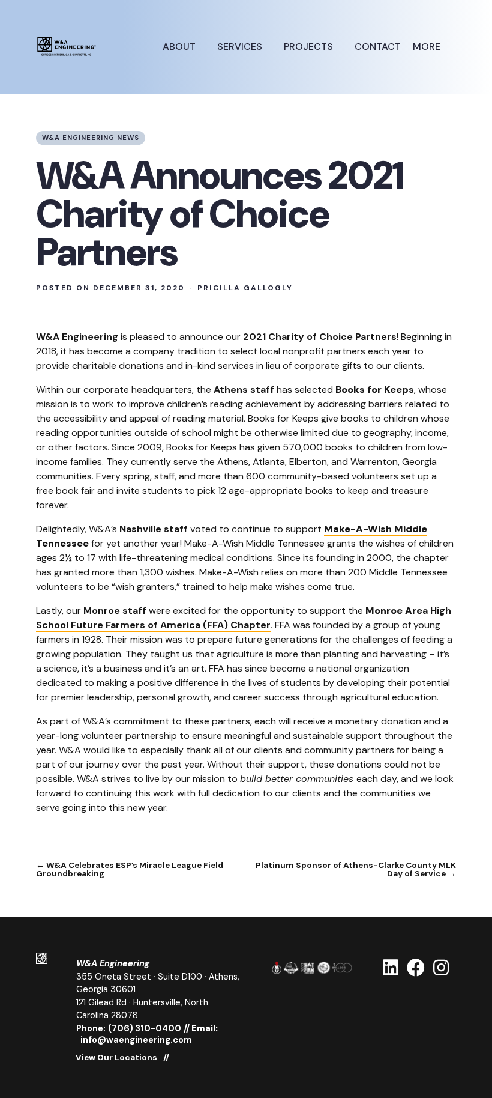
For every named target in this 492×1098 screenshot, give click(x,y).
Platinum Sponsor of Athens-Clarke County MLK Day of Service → (356, 869)
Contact (378, 46)
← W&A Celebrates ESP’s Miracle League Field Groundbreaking (129, 869)
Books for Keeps (374, 389)
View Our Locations (116, 1058)
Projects (309, 46)
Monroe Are (393, 610)
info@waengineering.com (136, 1040)
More (428, 46)
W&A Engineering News (90, 137)
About (180, 46)
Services (241, 46)
